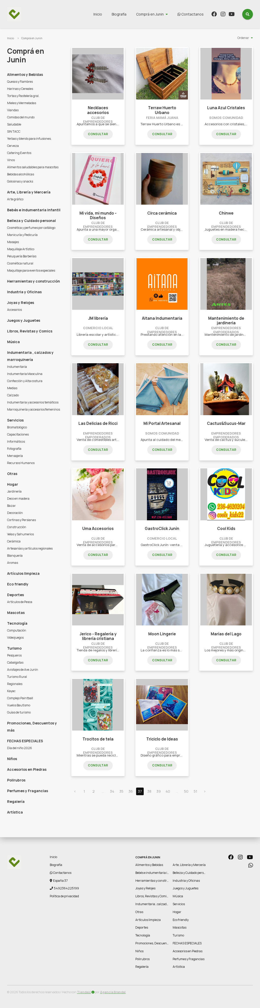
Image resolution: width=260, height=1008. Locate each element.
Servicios (15, 420)
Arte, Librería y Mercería (29, 192)
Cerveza (13, 146)
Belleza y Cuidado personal (31, 220)
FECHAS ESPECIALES (25, 740)
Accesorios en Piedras (26, 769)
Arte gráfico (15, 199)
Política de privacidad (64, 896)
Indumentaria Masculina (24, 374)
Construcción (16, 527)
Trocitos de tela (98, 739)
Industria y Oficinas (24, 291)
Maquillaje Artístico (20, 249)
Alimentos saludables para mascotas (32, 167)
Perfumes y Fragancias (27, 790)
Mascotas (16, 612)
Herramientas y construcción (33, 281)
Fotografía (14, 448)
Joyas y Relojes (20, 302)
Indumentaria (17, 367)
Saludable (14, 124)
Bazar (11, 505)
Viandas (13, 110)
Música (13, 341)
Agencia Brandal (113, 992)
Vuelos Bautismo (18, 705)
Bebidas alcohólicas (20, 174)
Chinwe (226, 213)
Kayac (11, 691)
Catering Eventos (19, 153)
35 (121, 791)
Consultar (98, 134)
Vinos (11, 160)
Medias (12, 388)
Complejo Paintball (20, 698)
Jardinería (14, 491)
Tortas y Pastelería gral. (23, 96)
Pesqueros (14, 655)
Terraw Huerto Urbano (162, 110)
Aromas (12, 563)
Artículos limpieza (23, 573)
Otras (12, 473)
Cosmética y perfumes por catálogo (31, 228)
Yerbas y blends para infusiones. (29, 138)
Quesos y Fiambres (20, 81)
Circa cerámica (162, 213)
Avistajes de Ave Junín (22, 669)
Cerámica (14, 541)
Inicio (97, 14)
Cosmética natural (20, 263)
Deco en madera (18, 498)
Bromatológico (17, 427)
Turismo (14, 648)
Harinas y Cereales (20, 89)
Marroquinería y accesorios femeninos (33, 409)
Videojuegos (15, 637)
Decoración (15, 513)
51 (195, 791)
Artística (15, 812)
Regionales (14, 684)
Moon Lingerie (162, 634)
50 (186, 791)
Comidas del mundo (21, 117)
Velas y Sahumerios (20, 534)
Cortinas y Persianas (21, 520)
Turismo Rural (17, 677)
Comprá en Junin (150, 14)
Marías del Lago (226, 634)
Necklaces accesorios (98, 110)
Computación (16, 630)
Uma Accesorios (98, 528)
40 (168, 791)
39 (158, 791)
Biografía (119, 14)
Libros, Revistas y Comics (29, 331)
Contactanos (192, 14)
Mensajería (15, 456)
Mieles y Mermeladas (21, 103)
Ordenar (243, 38)
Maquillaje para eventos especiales (31, 270)
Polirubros (16, 780)
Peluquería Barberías (21, 256)
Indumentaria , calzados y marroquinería (30, 356)
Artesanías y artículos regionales (30, 548)
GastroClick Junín (162, 528)
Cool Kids (226, 528)
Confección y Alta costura (24, 381)
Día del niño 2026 (19, 748)
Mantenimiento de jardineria (226, 321)
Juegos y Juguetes (23, 320)
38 (149, 791)
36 (130, 791)
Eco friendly (17, 584)
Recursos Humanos (21, 463)
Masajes (13, 242)
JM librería (98, 318)
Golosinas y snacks (20, 181)
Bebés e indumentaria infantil (33, 209)
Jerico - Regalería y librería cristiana (98, 636)
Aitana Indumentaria (162, 318)
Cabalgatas (15, 662)
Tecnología (17, 623)
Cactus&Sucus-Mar (226, 423)
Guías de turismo (19, 712)
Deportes (15, 594)
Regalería (16, 801)
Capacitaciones (18, 434)
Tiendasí (84, 992)
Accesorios (14, 309)
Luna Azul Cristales (226, 107)
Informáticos (16, 441)
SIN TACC (13, 131)
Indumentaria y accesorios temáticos (32, 402)
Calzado (13, 395)
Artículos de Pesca (19, 602)
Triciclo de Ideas (162, 739)
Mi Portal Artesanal (162, 423)
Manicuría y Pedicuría (22, 235)
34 (112, 791)
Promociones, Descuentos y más (32, 727)
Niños (12, 758)
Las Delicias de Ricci (98, 423)
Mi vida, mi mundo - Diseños (98, 215)
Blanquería (15, 555)
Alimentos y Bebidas (25, 74)
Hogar (12, 484)
